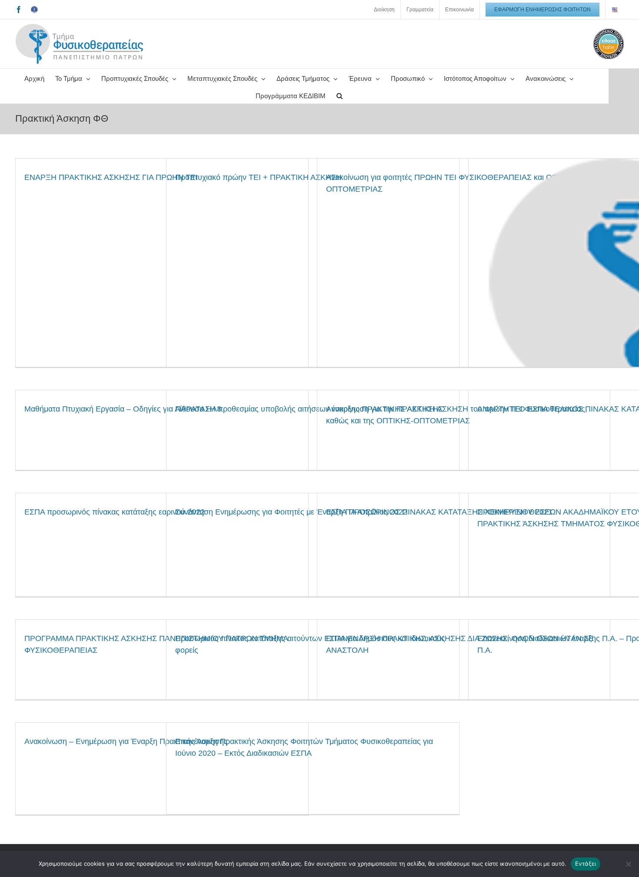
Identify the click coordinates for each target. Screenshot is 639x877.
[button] (339, 94)
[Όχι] (628, 864)
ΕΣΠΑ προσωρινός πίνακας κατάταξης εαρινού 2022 (114, 512)
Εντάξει (585, 863)
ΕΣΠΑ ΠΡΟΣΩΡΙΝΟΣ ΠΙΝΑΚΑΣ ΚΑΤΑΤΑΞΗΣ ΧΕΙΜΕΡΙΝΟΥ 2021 (439, 512)
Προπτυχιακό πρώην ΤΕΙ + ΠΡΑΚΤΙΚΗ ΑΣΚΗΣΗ (258, 177)
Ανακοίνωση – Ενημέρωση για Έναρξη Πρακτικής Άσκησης (126, 741)
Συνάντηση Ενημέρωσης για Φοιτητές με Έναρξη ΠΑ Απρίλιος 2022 (291, 512)
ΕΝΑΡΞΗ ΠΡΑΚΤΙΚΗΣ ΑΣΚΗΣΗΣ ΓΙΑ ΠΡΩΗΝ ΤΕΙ (111, 177)
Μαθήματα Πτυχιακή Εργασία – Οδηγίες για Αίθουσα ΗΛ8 (122, 409)
